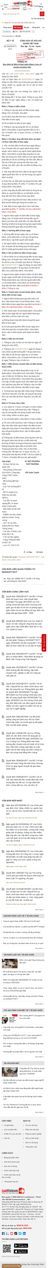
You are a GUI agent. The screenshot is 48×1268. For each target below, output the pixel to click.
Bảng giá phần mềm (11, 1157)
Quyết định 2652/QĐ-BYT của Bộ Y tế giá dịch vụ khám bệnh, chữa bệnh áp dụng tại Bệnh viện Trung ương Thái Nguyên (24, 657)
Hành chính (32, 904)
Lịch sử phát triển (10, 1129)
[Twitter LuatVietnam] (20, 1234)
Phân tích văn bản (32, 1129)
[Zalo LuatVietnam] (7, 1234)
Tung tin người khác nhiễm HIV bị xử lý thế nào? (21, 921)
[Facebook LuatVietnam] (3, 1234)
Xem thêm (39, 792)
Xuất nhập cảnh (21, 866)
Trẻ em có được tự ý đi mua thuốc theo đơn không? (23, 938)
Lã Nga (29, 552)
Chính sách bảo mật (11, 1170)
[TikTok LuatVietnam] (15, 1234)
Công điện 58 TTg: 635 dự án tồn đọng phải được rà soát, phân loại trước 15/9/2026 (31, 1071)
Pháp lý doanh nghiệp (33, 1134)
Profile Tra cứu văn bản (12, 1134)
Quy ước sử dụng (10, 1166)
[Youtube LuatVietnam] (11, 1234)
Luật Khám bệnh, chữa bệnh (22, 74)
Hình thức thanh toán (12, 1162)
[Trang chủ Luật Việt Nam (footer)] (23, 1191)
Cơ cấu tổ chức (11, 818)
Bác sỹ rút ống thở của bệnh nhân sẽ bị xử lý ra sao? (23, 943)
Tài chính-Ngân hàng (14, 845)
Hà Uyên (39, 552)
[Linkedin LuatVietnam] (24, 1234)
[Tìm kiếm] (42, 14)
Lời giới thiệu (9, 1125)
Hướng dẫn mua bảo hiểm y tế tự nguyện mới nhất (22, 1052)
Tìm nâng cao (38, 18)
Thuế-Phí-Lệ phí (29, 845)
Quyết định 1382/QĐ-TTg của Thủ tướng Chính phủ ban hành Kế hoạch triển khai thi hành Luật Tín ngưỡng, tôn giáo (24, 876)
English (35, 6)
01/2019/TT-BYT (21, 349)
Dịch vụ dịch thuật (32, 1138)
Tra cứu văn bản (31, 1125)
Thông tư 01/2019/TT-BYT (29, 557)
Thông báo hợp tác (11, 1182)
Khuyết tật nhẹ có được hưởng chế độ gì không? (21, 932)
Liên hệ (7, 1138)
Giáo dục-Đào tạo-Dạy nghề (16, 904)
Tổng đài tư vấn (31, 1147)
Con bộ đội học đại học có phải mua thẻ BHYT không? (23, 927)
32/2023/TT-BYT (11, 265)
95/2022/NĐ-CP (28, 79)
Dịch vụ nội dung (31, 1142)
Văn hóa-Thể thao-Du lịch (27, 818)
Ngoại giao (10, 866)
